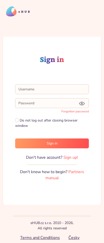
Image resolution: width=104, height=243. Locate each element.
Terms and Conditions (40, 237)
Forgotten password (75, 111)
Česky (74, 237)
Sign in (52, 143)
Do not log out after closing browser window (46, 123)
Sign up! (70, 157)
